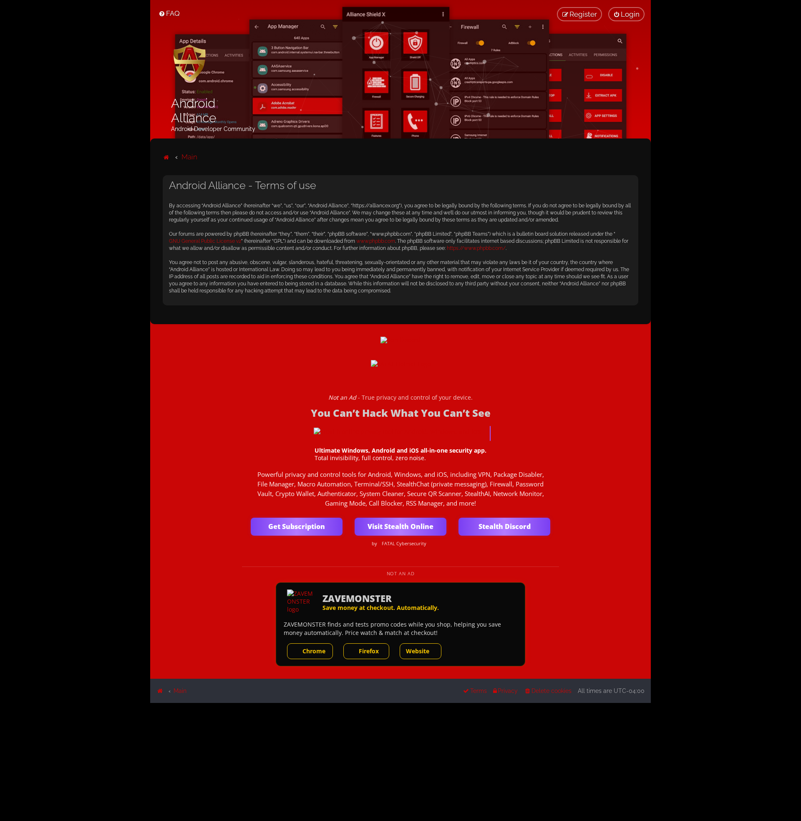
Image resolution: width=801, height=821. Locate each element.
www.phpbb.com (375, 241)
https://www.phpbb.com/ (476, 248)
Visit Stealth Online (400, 526)
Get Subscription (296, 526)
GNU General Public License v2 (205, 241)
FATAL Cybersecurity (404, 543)
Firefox (369, 651)
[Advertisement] (400, 761)
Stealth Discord (505, 526)
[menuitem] (169, 13)
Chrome (313, 651)
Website (417, 651)
